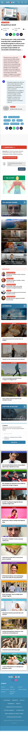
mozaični (6, 123)
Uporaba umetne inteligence (14, 717)
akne (5, 117)
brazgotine (7, 120)
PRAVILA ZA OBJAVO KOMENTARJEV (10, 157)
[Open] (2, 2)
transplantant (15, 123)
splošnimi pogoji (13, 437)
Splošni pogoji (20, 710)
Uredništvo (15, 700)
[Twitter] (10, 34)
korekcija (19, 120)
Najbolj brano (5, 269)
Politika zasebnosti (9, 710)
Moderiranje (11, 703)
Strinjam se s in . (13, 437)
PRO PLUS (22, 700)
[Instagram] (22, 2)
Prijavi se (22, 169)
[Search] (19, 2)
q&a (22, 123)
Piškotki (18, 703)
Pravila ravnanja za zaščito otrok (14, 713)
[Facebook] (25, 2)
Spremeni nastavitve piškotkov (14, 707)
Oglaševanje (7, 700)
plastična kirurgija (14, 117)
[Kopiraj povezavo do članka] (21, 34)
